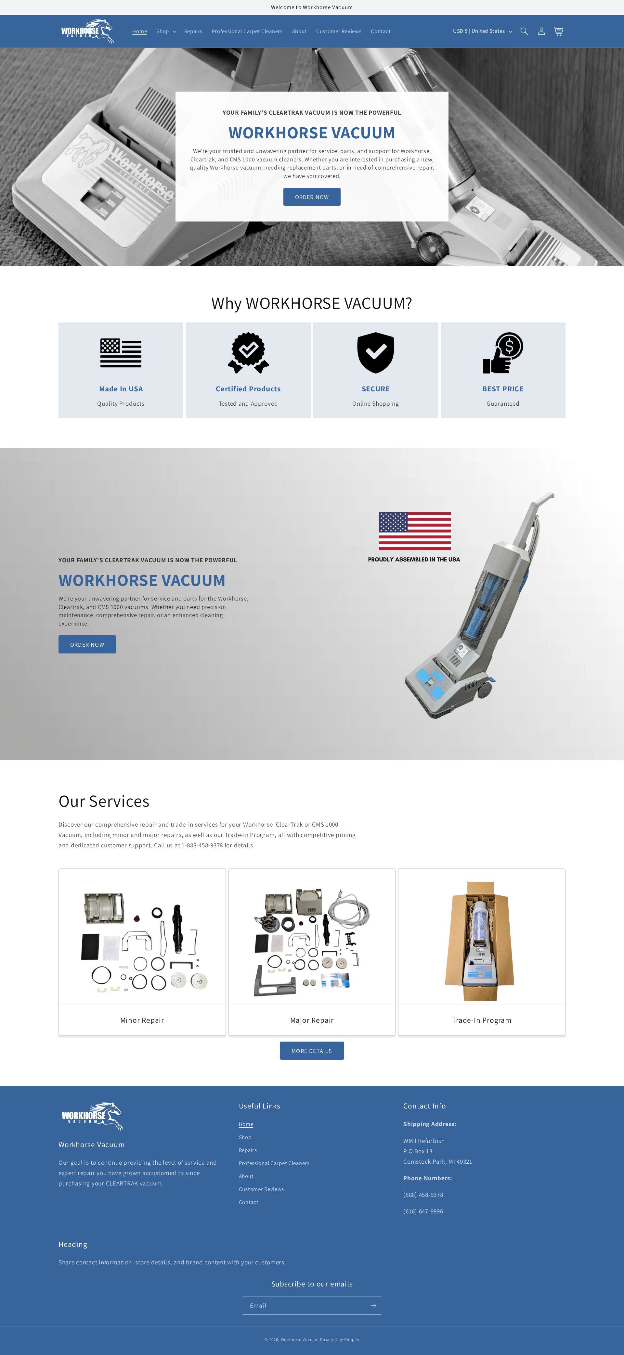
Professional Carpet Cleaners (274, 1163)
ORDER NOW (312, 197)
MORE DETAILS (312, 1051)
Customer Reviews (261, 1189)
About (246, 1176)
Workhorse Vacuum (300, 1339)
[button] (166, 31)
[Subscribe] (373, 1306)
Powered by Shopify (339, 1339)
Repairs (248, 1150)
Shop (245, 1137)
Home (246, 1124)
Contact (249, 1202)
